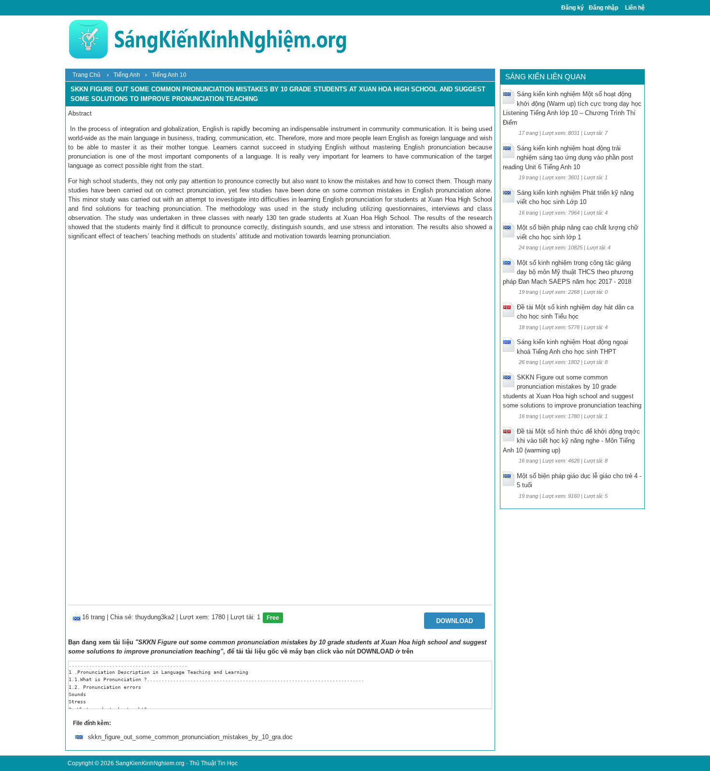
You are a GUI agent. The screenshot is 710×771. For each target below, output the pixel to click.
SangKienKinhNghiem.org (150, 763)
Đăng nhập (603, 7)
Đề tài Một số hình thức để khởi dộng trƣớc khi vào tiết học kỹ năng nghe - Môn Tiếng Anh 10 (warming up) (571, 441)
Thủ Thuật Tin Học (213, 763)
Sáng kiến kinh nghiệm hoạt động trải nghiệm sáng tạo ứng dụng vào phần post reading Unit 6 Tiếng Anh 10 (568, 158)
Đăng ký (572, 7)
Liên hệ (635, 7)
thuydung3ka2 (154, 617)
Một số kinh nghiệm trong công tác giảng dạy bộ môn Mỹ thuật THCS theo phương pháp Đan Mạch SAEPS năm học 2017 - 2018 (568, 272)
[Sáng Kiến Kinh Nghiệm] (207, 39)
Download (454, 621)
